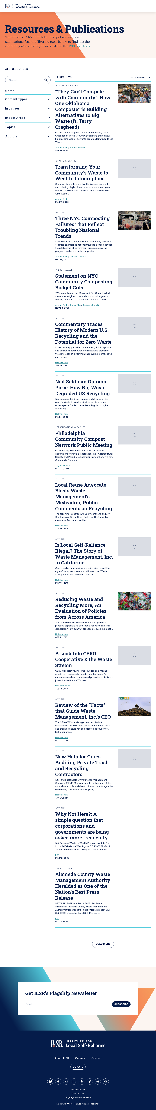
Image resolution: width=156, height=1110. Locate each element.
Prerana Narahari (78, 147)
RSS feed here (79, 46)
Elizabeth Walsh (62, 685)
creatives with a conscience (85, 1104)
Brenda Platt (75, 305)
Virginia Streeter (63, 465)
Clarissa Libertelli (78, 256)
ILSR (57, 855)
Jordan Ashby (61, 147)
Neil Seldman (61, 362)
